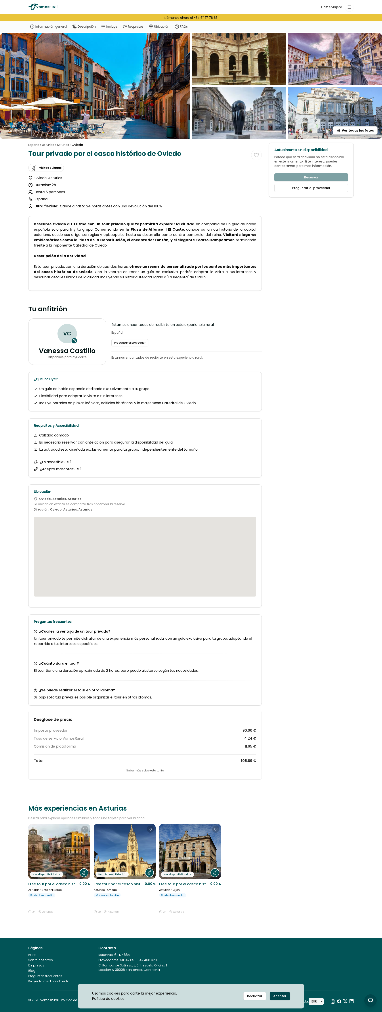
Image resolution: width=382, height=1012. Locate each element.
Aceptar (279, 996)
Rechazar (254, 996)
